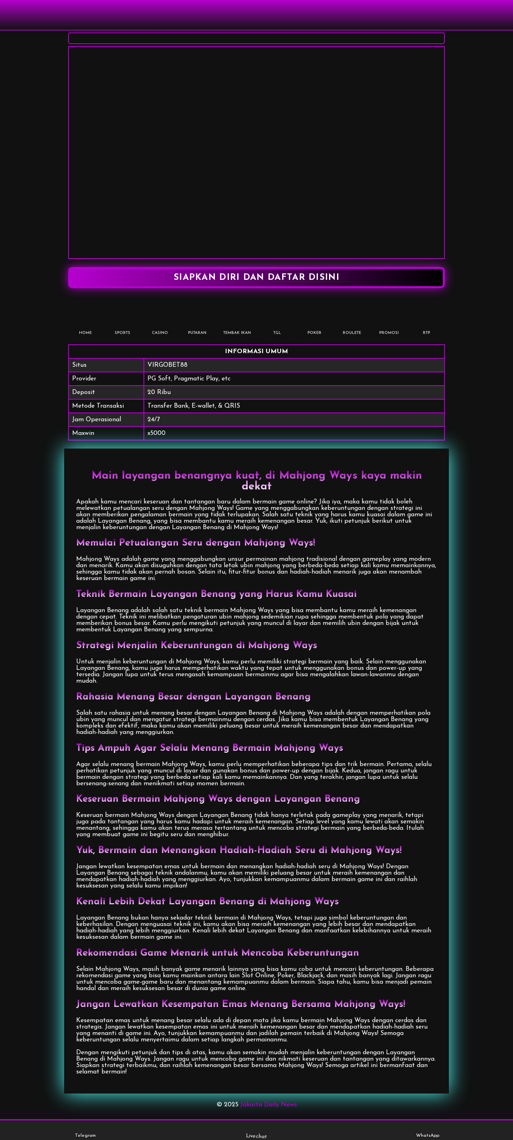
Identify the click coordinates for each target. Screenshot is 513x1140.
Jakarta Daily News (268, 1105)
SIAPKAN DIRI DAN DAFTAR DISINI (256, 277)
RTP (426, 333)
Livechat (256, 1136)
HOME (85, 333)
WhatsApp (427, 1135)
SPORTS (122, 333)
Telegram (85, 1135)
